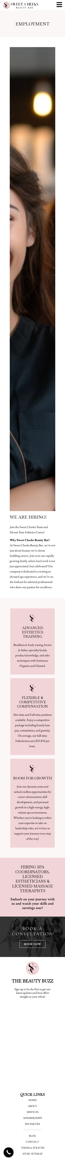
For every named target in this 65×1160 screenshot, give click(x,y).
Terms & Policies (32, 1147)
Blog (32, 1135)
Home (33, 1100)
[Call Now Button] (9, 1152)
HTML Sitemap (32, 1153)
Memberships (32, 1118)
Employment (32, 1129)
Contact (32, 1141)
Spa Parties (32, 1124)
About (32, 1106)
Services (32, 1112)
